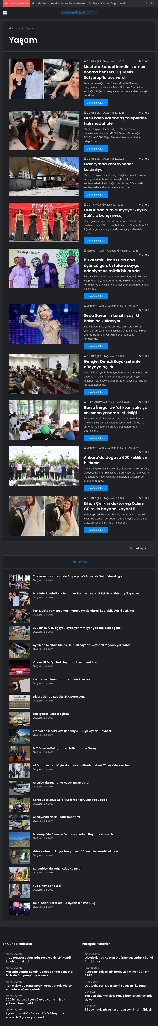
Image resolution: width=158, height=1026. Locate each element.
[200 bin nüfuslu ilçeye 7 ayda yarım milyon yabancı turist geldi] (19, 633)
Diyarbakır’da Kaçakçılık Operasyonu (59, 697)
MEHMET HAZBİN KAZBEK (101, 250)
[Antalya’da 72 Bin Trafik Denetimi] (19, 822)
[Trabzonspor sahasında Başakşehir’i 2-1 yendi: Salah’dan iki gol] (19, 581)
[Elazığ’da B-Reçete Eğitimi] (19, 719)
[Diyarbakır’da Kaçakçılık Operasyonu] (19, 702)
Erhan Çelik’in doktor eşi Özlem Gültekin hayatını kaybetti (114, 506)
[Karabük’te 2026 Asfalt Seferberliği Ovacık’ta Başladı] (19, 805)
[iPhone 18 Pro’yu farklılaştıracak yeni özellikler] (19, 667)
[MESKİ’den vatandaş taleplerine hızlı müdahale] (44, 130)
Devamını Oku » (96, 102)
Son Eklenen (79, 562)
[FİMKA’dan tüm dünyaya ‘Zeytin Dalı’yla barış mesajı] (44, 222)
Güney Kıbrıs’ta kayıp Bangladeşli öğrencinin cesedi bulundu (75, 851)
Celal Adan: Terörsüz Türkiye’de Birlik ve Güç (64, 903)
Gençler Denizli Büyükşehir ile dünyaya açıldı (112, 364)
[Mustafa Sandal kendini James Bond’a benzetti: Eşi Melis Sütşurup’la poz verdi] (44, 79)
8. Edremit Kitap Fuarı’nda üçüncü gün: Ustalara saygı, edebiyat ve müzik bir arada (112, 265)
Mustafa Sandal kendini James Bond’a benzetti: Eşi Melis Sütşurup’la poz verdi (114, 72)
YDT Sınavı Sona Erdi (47, 886)
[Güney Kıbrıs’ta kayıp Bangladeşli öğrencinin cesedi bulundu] (19, 856)
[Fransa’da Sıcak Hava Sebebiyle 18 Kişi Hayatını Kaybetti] (19, 736)
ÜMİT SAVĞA (94, 204)
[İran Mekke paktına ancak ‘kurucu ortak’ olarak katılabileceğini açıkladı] (19, 616)
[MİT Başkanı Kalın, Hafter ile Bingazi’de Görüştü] (19, 753)
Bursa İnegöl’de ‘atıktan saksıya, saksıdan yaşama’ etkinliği (116, 410)
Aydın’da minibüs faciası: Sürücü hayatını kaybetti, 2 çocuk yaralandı (81, 645)
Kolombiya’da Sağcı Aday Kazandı (57, 868)
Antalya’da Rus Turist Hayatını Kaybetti (61, 783)
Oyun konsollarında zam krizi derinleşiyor (62, 679)
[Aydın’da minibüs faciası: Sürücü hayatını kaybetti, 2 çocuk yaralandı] (19, 650)
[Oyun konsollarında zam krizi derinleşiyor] (19, 684)
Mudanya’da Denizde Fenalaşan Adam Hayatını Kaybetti (73, 834)
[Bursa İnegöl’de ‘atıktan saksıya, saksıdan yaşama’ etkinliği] (44, 420)
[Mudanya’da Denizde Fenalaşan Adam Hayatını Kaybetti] (19, 839)
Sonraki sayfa (138, 548)
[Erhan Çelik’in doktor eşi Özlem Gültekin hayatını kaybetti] (44, 516)
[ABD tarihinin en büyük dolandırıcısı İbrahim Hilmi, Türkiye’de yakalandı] (19, 770)
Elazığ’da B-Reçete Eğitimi (51, 714)
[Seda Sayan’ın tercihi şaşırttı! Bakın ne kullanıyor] (44, 324)
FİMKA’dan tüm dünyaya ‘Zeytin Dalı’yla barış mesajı (115, 212)
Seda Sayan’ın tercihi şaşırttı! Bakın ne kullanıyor (113, 318)
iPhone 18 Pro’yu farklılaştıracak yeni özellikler (65, 662)
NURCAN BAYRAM (97, 402)
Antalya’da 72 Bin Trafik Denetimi (56, 817)
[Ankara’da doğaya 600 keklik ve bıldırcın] (44, 466)
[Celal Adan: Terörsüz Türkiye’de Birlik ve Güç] (19, 908)
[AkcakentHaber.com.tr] (79, 12)
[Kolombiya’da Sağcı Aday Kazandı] (19, 874)
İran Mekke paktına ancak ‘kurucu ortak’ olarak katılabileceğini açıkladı (83, 611)
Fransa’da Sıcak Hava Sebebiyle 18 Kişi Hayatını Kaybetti (72, 731)
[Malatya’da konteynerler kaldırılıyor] (44, 176)
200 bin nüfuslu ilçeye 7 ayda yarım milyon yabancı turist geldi (77, 628)
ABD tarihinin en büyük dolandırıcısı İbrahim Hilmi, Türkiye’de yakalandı (82, 765)
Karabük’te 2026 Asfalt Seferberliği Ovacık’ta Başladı (70, 800)
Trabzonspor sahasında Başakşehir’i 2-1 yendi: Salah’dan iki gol (78, 576)
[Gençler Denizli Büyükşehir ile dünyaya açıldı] (44, 374)
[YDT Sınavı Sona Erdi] (19, 891)
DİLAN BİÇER (94, 61)
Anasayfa (17, 28)
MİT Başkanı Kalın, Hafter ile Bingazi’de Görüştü (66, 748)
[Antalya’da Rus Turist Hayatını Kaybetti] (19, 788)
